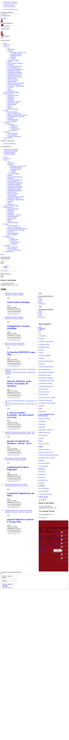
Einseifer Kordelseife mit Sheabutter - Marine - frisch (19, 442)
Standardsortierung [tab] (6, 274)
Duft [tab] (2, 275)
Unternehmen (42, 536)
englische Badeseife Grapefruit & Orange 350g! (20, 520)
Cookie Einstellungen (57, 550)
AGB (55, 535)
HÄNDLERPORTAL (11, 9)
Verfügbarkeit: (11, 309)
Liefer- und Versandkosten (50, 544)
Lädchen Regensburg (9, 6)
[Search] (1, 17)
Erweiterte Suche (5, 15)
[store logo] (4, 18)
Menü (2, 37)
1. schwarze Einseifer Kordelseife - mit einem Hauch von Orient (20, 415)
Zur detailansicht (13, 314)
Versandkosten (42, 517)
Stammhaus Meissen (9, 152)
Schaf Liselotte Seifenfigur (18, 302)
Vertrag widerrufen (56, 545)
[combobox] (8, 14)
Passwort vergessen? (7, 584)
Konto (2, 254)
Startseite (6, 266)
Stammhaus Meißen (9, 5)
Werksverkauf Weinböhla (10, 3)
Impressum (56, 532)
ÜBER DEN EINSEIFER (10, 2)
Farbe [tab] (2, 277)
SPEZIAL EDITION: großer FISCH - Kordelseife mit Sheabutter (19, 383)
